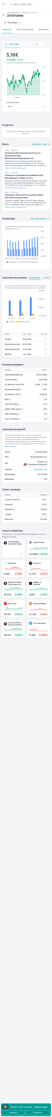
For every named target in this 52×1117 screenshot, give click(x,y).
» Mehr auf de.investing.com (15, 168)
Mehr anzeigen (10, 446)
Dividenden (44, 29)
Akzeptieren (37, 1113)
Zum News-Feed (39, 144)
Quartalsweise (34, 278)
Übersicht (7, 29)
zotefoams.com (40, 469)
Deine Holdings (25, 29)
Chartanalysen (12, 102)
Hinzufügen (12, 22)
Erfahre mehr (40, 1107)
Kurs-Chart (14, 44)
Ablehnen (13, 1113)
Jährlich (46, 278)
